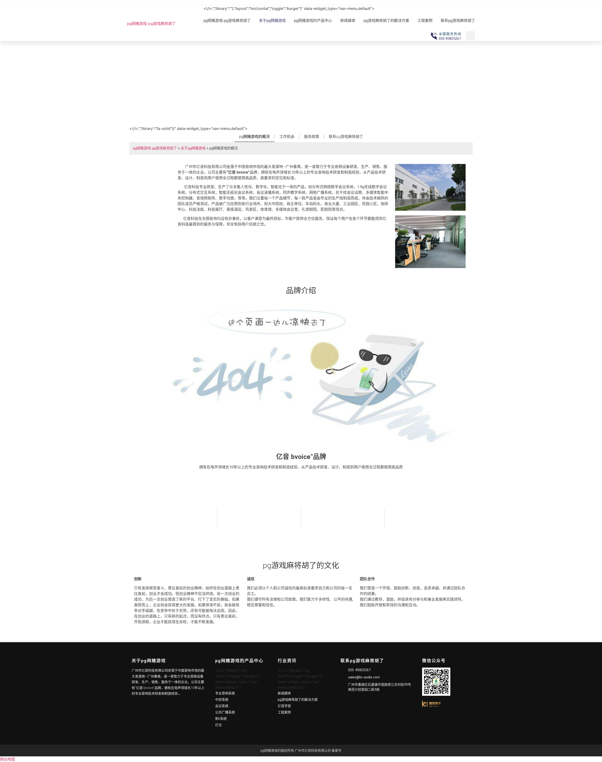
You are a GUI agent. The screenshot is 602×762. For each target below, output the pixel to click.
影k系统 (221, 718)
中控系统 (221, 699)
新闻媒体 (347, 21)
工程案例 (424, 21)
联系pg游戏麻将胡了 (458, 21)
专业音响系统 (225, 693)
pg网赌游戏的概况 (254, 136)
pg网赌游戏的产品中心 (313, 21)
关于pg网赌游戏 (272, 21)
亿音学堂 (284, 706)
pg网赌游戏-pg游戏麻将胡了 (151, 23)
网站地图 (7, 759)
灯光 (218, 725)
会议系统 (221, 706)
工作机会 (286, 136)
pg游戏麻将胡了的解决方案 (386, 21)
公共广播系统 (225, 712)
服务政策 (311, 136)
